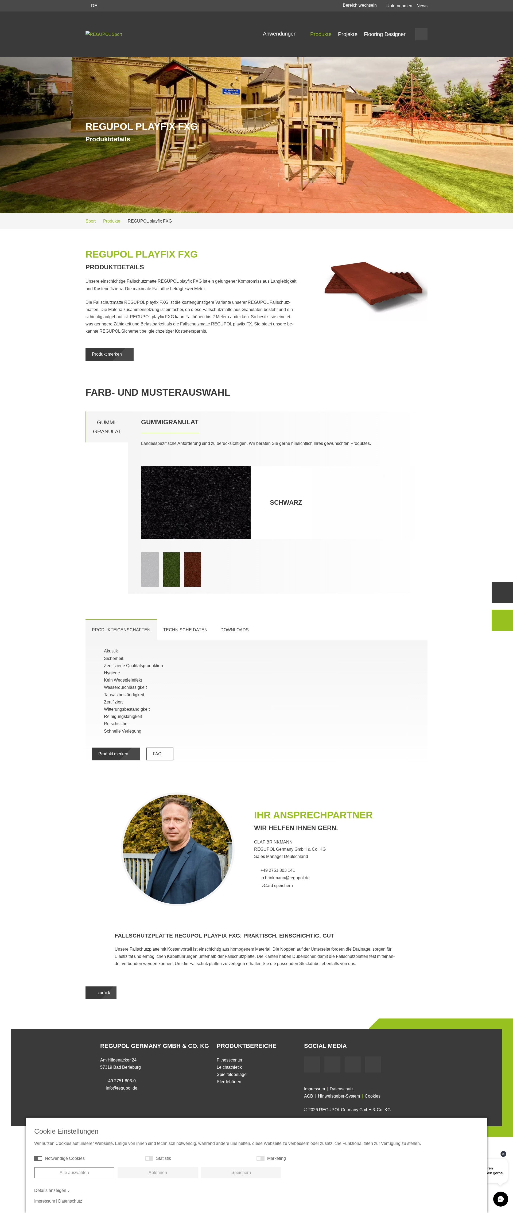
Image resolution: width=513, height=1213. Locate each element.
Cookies (372, 1096)
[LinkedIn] (353, 1064)
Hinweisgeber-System (339, 1096)
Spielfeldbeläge (232, 1074)
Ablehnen (158, 1172)
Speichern (241, 1172)
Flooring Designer (385, 34)
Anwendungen (280, 34)
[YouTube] (332, 1064)
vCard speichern (277, 885)
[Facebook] (312, 1064)
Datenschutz (341, 1089)
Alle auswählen (74, 1172)
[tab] (121, 629)
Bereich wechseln (360, 5)
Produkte (321, 34)
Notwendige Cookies (65, 1158)
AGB (308, 1096)
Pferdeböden (229, 1081)
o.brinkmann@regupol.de (285, 878)
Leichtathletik (229, 1067)
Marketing (276, 1158)
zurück (103, 992)
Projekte (347, 34)
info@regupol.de (121, 1088)
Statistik (163, 1158)
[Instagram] (373, 1064)
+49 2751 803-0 (121, 1081)
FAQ (157, 754)
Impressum (314, 1089)
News (422, 5)
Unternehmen (399, 5)
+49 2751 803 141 (278, 870)
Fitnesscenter (229, 1060)
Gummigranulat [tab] (107, 426)
